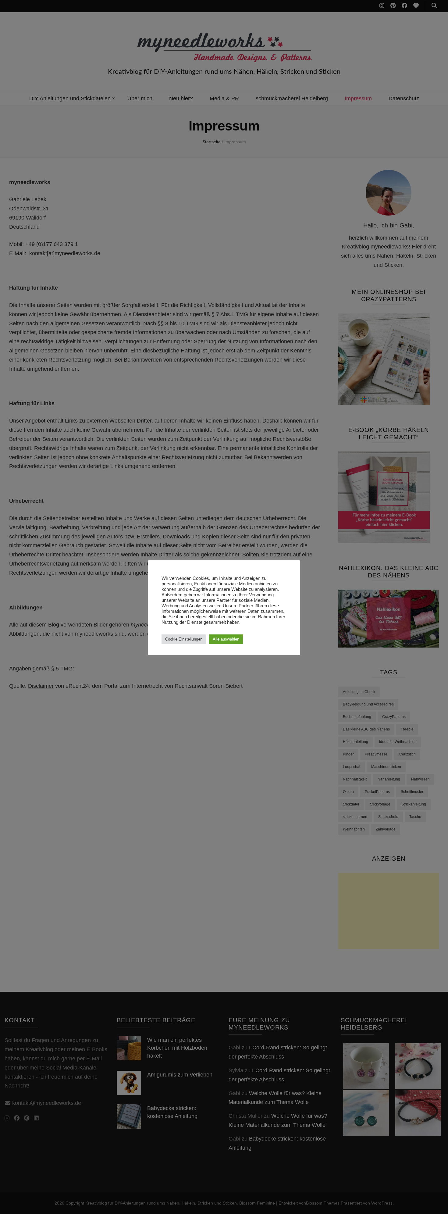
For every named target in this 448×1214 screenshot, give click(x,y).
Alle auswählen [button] (226, 639)
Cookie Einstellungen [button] (183, 639)
